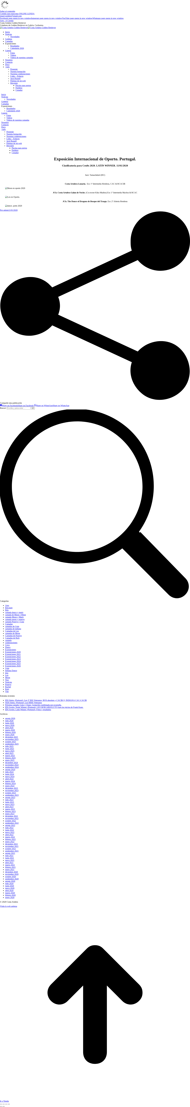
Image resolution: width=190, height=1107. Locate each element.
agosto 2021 (10, 853)
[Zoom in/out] (9, 1104)
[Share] (4, 1104)
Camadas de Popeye (13, 636)
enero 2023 (9, 814)
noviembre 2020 (11, 874)
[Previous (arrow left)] (1, 1106)
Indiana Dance (11, 670)
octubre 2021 (10, 849)
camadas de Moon (12, 633)
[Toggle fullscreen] (6, 1104)
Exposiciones (10, 650)
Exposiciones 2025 (13, 663)
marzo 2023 (10, 809)
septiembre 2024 (12, 767)
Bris (7, 610)
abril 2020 (9, 890)
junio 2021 (9, 858)
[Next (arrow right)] (4, 1106)
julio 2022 (9, 828)
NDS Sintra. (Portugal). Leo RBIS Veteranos (23, 703)
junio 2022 (9, 830)
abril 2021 (9, 862)
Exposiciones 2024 (13, 661)
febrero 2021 (10, 867)
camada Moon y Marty (14, 617)
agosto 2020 (10, 881)
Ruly (7, 689)
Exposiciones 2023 (13, 659)
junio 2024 (9, 774)
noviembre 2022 (11, 818)
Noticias (8, 682)
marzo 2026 (10, 730)
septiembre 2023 (12, 795)
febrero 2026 (10, 732)
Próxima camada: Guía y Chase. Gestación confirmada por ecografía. (33, 705)
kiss (6, 673)
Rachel (8, 687)
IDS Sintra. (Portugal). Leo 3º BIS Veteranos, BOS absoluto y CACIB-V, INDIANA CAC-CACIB (46, 700)
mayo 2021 (9, 860)
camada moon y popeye (15, 619)
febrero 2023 (10, 811)
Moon (7, 677)
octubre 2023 (10, 793)
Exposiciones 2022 (13, 657)
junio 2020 (9, 886)
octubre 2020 (10, 876)
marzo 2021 (10, 865)
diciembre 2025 (11, 737)
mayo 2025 (9, 751)
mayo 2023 (9, 804)
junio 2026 (9, 723)
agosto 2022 (10, 825)
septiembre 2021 (12, 851)
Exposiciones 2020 (13, 652)
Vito (7, 691)
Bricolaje (9, 608)
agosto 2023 (10, 797)
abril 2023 (9, 807)
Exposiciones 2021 (13, 654)
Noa (7, 680)
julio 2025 (9, 746)
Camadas (9, 624)
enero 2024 (9, 786)
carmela (8, 640)
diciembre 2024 (11, 762)
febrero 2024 (10, 783)
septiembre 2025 (12, 744)
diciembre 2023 (11, 788)
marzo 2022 (10, 837)
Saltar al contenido (7, 11)
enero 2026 (9, 735)
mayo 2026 (9, 725)
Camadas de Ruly (12, 638)
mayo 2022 (9, 832)
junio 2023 (9, 802)
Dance (7, 647)
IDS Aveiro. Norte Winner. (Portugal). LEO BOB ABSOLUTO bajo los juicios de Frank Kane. (44, 707)
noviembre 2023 (11, 790)
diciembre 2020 (11, 872)
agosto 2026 (10, 718)
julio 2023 (9, 800)
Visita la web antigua (8, 906)
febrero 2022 (10, 839)
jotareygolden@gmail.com (11, 16)
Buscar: (3, 408)
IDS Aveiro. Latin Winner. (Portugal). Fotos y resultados (28, 709)
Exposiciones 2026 (13, 666)
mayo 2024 (9, 776)
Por (4, 210)
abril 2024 (9, 779)
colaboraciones (11, 643)
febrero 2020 (10, 895)
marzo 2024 (10, 781)
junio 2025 (9, 749)
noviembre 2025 (11, 739)
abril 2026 (9, 728)
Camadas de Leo (12, 631)
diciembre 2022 (11, 816)
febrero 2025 (10, 758)
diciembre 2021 (11, 844)
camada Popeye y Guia (14, 622)
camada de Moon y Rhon (15, 615)
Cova (7, 645)
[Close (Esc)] (1, 1104)
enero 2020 (9, 897)
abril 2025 (9, 753)
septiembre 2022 (12, 823)
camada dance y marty (14, 612)
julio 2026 (9, 721)
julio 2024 (9, 772)
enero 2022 (9, 842)
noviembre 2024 (11, 765)
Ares (7, 605)
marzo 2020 (10, 893)
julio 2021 (9, 856)
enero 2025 (9, 760)
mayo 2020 (9, 888)
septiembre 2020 (12, 879)
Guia (7, 668)
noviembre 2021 (11, 846)
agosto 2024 (10, 769)
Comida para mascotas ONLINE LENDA (17, 14)
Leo (6, 675)
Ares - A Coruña (6, 21)
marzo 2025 (10, 755)
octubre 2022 (10, 821)
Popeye (8, 684)
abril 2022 (9, 835)
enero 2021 (9, 869)
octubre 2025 (10, 742)
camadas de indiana (13, 629)
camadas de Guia (12, 626)
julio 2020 (9, 883)
